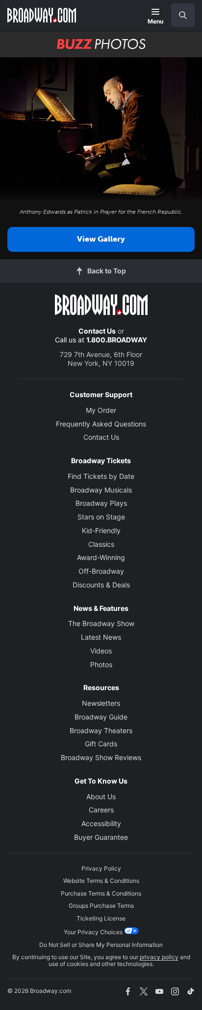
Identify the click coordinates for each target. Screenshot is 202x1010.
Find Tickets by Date (101, 476)
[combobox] (179, 15)
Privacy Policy (101, 868)
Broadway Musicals (101, 490)
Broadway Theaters (101, 730)
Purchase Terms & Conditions (101, 893)
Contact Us (97, 331)
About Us (101, 796)
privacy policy (159, 957)
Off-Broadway (101, 571)
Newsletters (101, 703)
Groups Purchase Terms (101, 905)
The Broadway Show (101, 623)
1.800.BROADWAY (116, 340)
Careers (101, 810)
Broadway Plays (101, 503)
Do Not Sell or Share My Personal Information (101, 944)
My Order (101, 410)
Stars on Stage (101, 517)
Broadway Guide (101, 717)
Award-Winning (101, 557)
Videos (101, 651)
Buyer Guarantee (101, 837)
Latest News (101, 637)
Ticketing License (101, 918)
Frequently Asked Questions (101, 424)
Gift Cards (101, 744)
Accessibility (101, 823)
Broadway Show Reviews (101, 757)
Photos (101, 664)
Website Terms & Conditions (101, 880)
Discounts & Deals (101, 585)
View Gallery (101, 239)
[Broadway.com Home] (41, 15)
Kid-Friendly (101, 530)
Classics (101, 544)
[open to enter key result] (183, 15)
